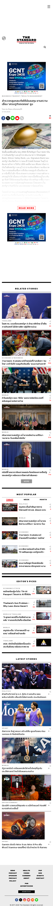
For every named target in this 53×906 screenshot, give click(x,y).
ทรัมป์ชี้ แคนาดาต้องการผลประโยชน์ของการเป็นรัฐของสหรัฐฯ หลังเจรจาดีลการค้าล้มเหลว (24, 474)
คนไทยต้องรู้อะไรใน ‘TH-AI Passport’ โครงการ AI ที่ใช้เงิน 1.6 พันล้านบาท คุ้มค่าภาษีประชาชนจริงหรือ (17, 593)
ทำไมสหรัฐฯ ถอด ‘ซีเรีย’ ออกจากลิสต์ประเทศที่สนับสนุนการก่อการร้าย (22, 399)
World (5, 395)
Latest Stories (26, 659)
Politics (23, 504)
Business (6, 96)
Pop (40, 870)
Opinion (13, 875)
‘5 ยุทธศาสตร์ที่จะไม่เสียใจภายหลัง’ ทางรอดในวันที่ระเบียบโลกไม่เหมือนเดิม (17, 618)
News (12, 870)
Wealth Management (32, 96)
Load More (26, 853)
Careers (26, 875)
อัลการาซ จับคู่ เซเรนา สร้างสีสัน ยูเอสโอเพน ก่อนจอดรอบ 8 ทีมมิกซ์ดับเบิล (23, 733)
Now (40, 873)
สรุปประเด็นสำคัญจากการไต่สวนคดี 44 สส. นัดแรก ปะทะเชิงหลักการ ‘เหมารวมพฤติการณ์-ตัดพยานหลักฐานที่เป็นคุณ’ (33, 508)
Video (26, 873)
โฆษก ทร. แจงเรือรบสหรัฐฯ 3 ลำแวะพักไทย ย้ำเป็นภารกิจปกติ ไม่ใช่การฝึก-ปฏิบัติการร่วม (24, 325)
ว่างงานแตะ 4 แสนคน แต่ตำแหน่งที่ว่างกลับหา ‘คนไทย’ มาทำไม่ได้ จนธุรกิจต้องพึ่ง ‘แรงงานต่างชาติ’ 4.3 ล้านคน (24, 362)
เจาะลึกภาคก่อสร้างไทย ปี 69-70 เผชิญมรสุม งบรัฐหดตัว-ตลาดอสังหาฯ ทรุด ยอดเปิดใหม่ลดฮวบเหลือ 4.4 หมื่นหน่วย (32, 550)
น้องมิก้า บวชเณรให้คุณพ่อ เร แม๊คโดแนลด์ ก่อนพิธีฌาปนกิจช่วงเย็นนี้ (24, 807)
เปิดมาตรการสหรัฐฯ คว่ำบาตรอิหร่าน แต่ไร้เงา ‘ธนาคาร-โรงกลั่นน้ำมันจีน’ (22, 436)
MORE (26, 481)
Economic (7, 358)
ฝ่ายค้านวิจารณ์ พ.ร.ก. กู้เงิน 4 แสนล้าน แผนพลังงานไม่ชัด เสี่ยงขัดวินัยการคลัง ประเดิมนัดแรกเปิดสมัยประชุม (24, 695)
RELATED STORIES (26, 288)
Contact (40, 878)
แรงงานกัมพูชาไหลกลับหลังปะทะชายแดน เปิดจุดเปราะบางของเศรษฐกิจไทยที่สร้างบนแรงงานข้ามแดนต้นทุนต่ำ (32, 564)
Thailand (6, 321)
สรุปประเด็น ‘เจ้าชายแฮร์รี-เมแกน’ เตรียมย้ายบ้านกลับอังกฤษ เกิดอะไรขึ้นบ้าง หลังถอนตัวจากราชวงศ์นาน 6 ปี (16, 632)
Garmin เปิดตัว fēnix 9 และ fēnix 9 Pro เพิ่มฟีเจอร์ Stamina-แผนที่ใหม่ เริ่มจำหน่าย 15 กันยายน (24, 846)
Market (16, 96)
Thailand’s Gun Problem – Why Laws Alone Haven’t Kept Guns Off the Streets (16, 604)
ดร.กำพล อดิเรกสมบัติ (13, 109)
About (26, 878)
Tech (17, 588)
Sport (5, 728)
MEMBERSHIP (26, 892)
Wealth (26, 870)
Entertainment (10, 802)
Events (40, 875)
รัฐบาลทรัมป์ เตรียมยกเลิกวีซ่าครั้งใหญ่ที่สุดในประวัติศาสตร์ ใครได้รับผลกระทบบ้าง (22, 770)
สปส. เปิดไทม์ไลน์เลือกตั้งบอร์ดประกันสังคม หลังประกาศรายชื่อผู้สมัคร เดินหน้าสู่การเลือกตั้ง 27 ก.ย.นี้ (17, 645)
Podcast (13, 873)
